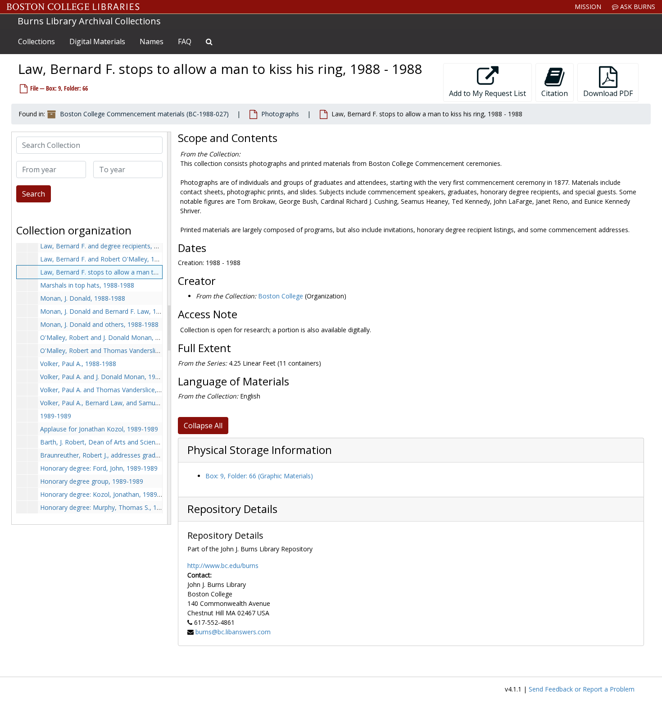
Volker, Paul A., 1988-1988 (78, 363)
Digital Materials (97, 41)
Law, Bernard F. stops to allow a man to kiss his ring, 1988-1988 (133, 272)
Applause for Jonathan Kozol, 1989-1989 (99, 429)
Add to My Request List (487, 93)
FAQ (184, 41)
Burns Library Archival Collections (89, 21)
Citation (554, 93)
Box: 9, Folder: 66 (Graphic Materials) (259, 476)
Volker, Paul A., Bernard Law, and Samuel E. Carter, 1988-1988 (131, 403)
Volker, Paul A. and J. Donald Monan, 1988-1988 (109, 376)
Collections (36, 41)
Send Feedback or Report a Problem (582, 689)
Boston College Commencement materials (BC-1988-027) (144, 114)
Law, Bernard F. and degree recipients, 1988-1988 (112, 246)
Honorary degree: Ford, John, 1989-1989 (99, 468)
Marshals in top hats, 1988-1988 (87, 285)
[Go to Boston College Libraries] (73, 7)
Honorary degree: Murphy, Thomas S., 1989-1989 (112, 507)
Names (151, 41)
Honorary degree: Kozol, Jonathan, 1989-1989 (107, 494)
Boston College (280, 296)
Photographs (280, 114)
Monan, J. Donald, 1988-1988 (82, 298)
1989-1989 (55, 416)
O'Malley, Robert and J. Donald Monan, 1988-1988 (113, 337)
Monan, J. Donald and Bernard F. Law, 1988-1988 (112, 311)
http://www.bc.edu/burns (222, 565)
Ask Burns (636, 6)
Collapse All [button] (203, 426)
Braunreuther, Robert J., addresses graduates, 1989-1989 (123, 455)
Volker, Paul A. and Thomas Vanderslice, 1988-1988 (115, 389)
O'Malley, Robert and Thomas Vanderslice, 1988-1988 (118, 350)
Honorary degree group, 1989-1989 (91, 481)
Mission (588, 6)
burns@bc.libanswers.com (233, 632)
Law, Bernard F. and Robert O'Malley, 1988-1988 (111, 259)
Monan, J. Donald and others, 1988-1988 (99, 324)
